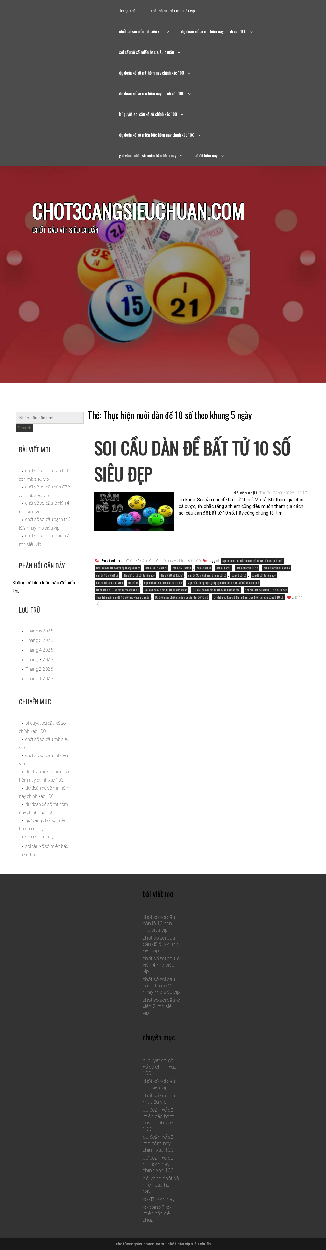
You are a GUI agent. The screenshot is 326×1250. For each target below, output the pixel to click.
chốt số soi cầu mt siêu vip (141, 31)
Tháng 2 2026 (39, 669)
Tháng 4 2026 (39, 650)
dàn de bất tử (204, 568)
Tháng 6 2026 (39, 630)
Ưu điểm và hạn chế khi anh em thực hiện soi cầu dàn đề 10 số (248, 597)
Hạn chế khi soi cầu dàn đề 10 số (163, 582)
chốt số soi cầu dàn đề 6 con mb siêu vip (161, 944)
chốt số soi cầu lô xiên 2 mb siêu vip (161, 1006)
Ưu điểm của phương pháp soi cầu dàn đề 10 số (181, 597)
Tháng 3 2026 (39, 659)
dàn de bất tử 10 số (247, 568)
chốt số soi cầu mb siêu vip (173, 10)
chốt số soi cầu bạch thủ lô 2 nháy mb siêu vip (161, 985)
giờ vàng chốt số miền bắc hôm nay (147, 155)
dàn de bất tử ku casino (277, 568)
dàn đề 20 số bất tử (171, 575)
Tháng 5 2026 (39, 640)
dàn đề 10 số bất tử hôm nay (139, 575)
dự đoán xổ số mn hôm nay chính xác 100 (213, 31)
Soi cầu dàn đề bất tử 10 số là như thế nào (216, 590)
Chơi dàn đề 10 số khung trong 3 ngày (118, 568)
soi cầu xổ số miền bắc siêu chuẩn (146, 51)
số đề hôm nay (206, 155)
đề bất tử (133, 582)
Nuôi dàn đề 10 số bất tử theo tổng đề (117, 590)
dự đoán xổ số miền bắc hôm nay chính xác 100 (156, 134)
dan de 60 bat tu (182, 568)
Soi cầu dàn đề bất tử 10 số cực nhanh (166, 590)
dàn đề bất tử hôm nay (264, 575)
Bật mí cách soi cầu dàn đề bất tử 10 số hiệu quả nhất (252, 560)
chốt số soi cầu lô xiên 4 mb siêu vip (161, 965)
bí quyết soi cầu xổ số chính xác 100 (148, 114)
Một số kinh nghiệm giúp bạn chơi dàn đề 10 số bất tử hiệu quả (223, 582)
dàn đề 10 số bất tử (107, 575)
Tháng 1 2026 (39, 678)
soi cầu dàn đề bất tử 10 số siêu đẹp (266, 590)
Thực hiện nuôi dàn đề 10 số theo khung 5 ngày (122, 597)
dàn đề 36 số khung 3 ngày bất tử (207, 575)
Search (24, 427)
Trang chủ (127, 10)
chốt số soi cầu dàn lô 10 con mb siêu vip (159, 923)
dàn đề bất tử (239, 575)
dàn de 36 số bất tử (156, 568)
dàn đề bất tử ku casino (109, 582)
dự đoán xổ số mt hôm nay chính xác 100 (151, 72)
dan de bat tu (223, 568)
